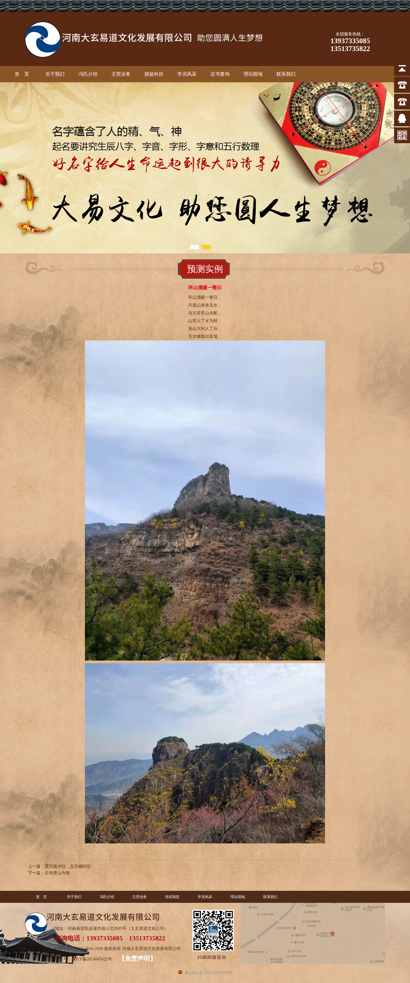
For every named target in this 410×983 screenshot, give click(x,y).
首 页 (41, 897)
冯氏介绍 (107, 897)
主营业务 (139, 897)
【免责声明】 (137, 958)
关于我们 (74, 897)
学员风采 (205, 897)
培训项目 (172, 897)
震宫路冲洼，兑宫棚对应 (68, 866)
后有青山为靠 (57, 873)
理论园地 (238, 897)
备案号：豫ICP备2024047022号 (84, 959)
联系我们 (270, 897)
